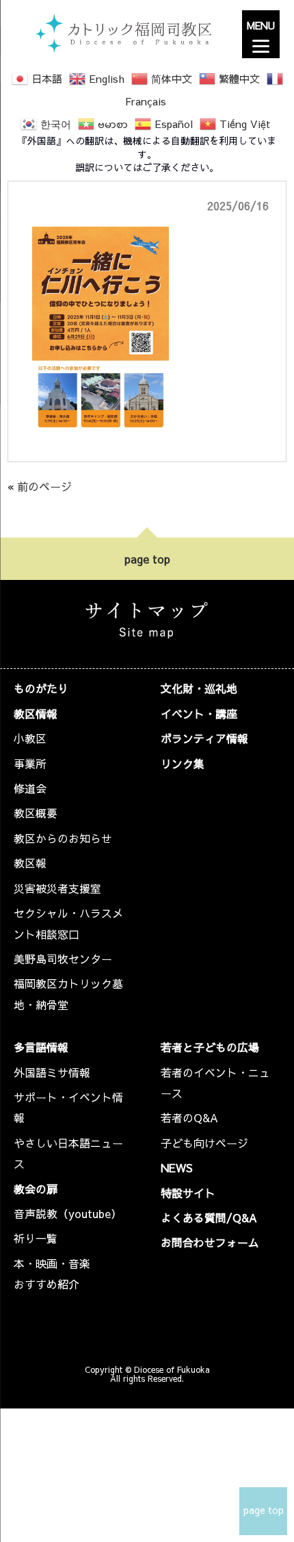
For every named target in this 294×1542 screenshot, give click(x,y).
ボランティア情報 (204, 738)
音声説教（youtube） (68, 1213)
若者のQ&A (189, 1117)
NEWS (177, 1167)
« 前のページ (40, 486)
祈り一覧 (35, 1238)
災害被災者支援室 (57, 888)
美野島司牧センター (63, 958)
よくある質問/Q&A (209, 1217)
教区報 (30, 862)
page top (147, 558)
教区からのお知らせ (63, 838)
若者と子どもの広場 (210, 1046)
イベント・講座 (199, 713)
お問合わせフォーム (210, 1242)
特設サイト (188, 1192)
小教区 (30, 738)
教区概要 (35, 812)
